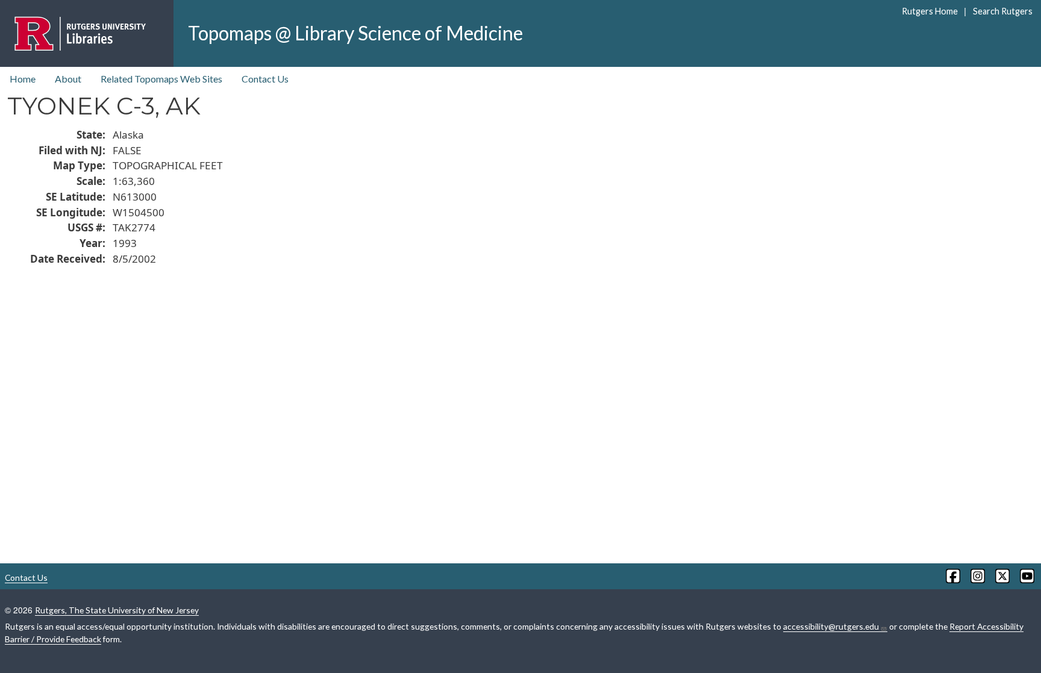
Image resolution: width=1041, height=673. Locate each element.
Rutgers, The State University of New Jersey (117, 610)
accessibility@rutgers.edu (831, 626)
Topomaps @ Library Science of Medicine (355, 33)
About (68, 78)
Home (23, 78)
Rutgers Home (930, 11)
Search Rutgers (1002, 11)
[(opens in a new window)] (952, 576)
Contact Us (265, 78)
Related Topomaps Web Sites (161, 78)
